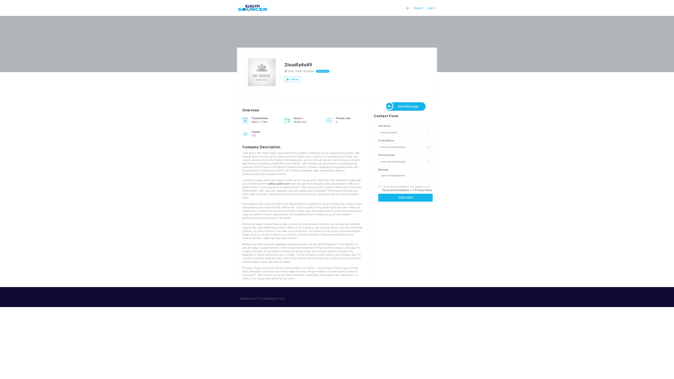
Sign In (431, 8)
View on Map (323, 71)
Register (418, 8)
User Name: (384, 126)
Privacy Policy (423, 190)
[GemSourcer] (254, 8)
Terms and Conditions (395, 190)
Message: (383, 169)
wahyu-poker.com (279, 183)
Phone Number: (386, 155)
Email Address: (386, 140)
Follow (294, 79)
